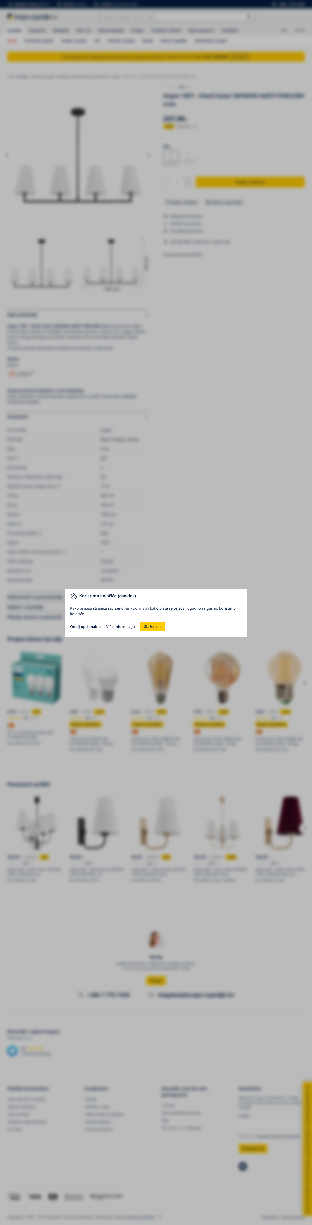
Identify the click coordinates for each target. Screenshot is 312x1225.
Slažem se (152, 626)
